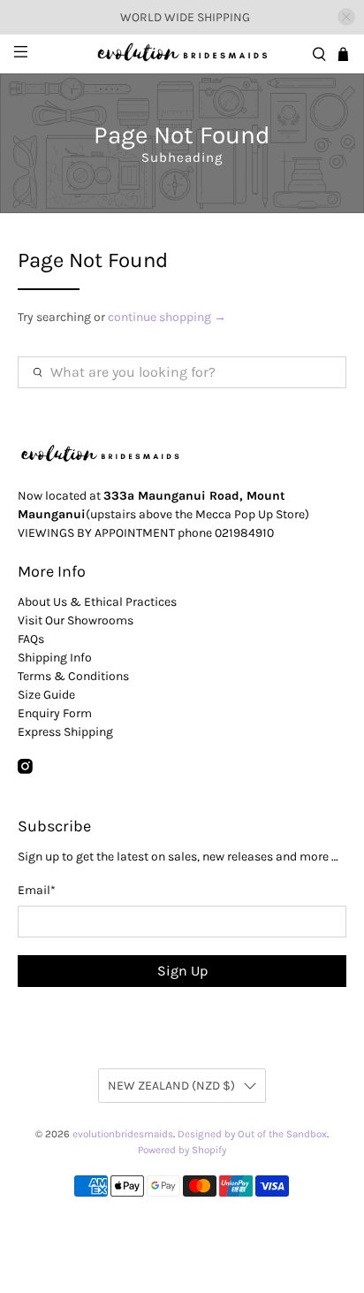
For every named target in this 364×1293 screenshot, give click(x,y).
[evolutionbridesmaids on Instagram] (25, 769)
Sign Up (182, 970)
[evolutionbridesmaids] (182, 54)
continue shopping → (167, 317)
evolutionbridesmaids (122, 1134)
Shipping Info (55, 657)
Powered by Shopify (182, 1150)
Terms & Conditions (73, 676)
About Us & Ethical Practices (97, 601)
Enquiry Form (55, 713)
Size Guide (46, 694)
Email (37, 890)
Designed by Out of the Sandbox (252, 1134)
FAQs (31, 638)
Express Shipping (65, 731)
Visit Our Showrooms (75, 620)
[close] (346, 17)
